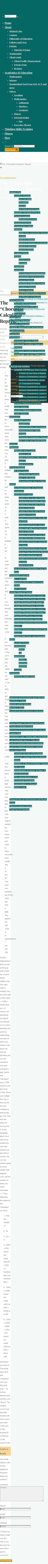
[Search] (24, 396)
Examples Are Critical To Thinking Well (31, 299)
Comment (4, 1484)
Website (3, 1523)
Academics (15, 386)
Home (13, 379)
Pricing (13, 389)
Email (2, 1514)
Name (3, 1506)
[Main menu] (1, 167)
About (13, 382)
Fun (1, 177)
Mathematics (10, 177)
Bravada (25, 401)
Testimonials (16, 392)
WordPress (35, 401)
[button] (6, 142)
